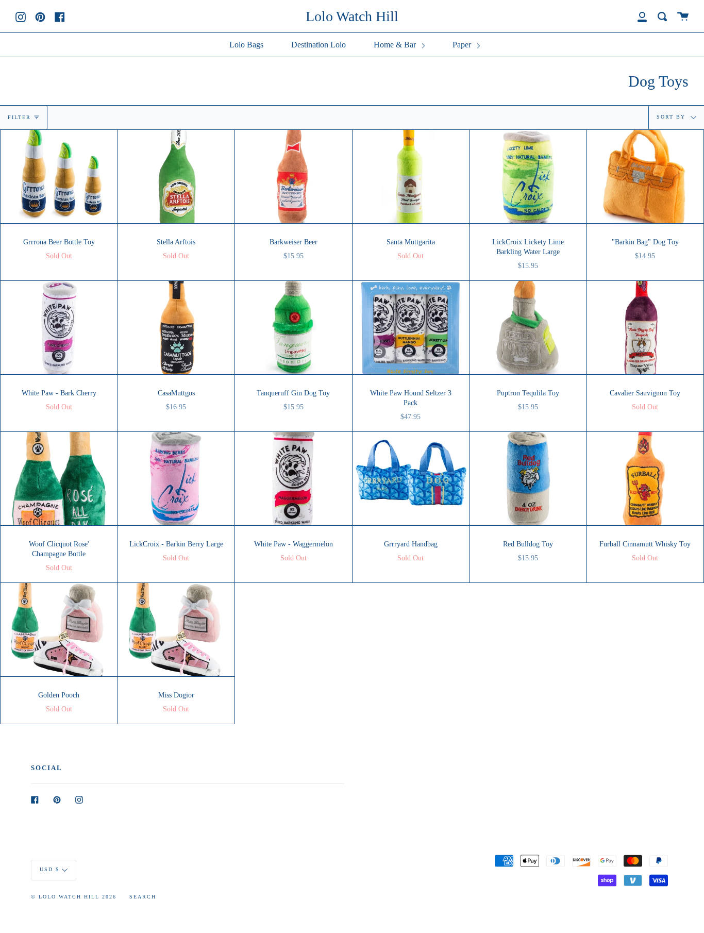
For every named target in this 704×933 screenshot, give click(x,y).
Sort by (672, 117)
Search (142, 896)
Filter (19, 117)
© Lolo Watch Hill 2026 (73, 896)
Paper (462, 44)
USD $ (49, 869)
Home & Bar (396, 44)
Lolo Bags (246, 44)
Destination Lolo (318, 44)
